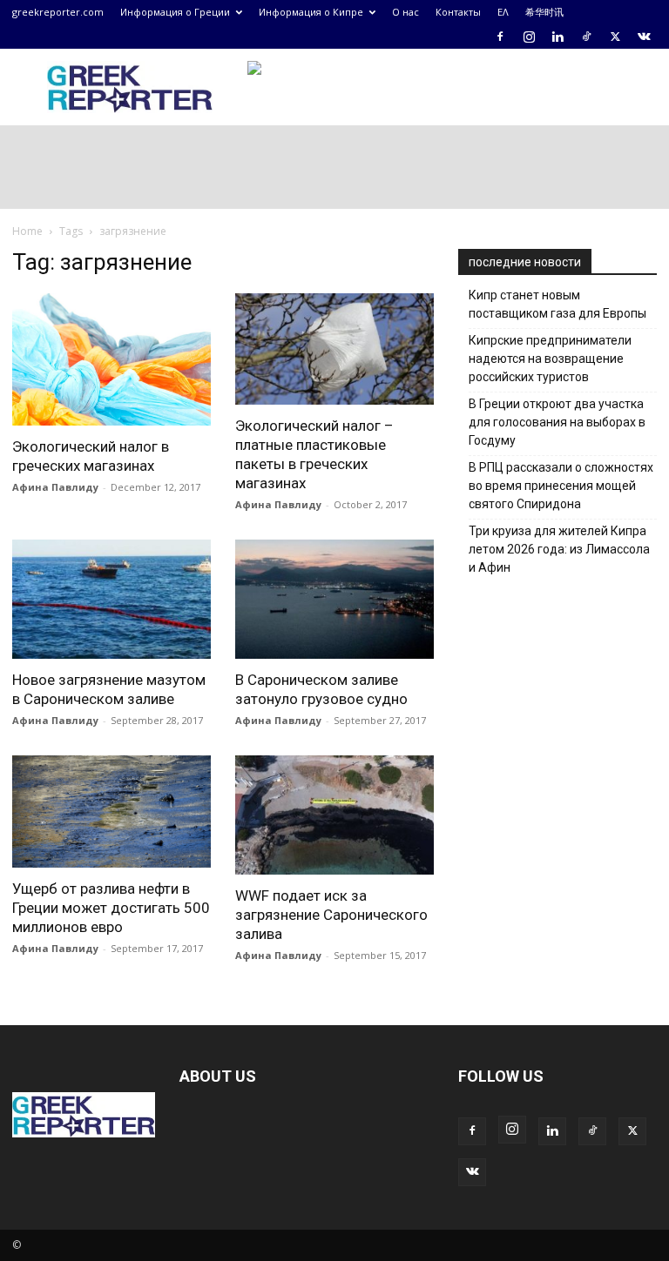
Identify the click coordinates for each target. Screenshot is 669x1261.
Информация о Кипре (311, 11)
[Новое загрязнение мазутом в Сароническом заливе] (111, 599)
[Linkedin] (557, 36)
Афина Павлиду (55, 486)
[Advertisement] (563, 709)
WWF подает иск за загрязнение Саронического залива (331, 914)
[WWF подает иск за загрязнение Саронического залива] (334, 815)
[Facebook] (500, 36)
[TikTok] (586, 36)
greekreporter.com (58, 11)
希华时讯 (544, 11)
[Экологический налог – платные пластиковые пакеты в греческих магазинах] (334, 349)
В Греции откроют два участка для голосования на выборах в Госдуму (557, 422)
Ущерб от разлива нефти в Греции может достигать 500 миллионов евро (111, 908)
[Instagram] (529, 36)
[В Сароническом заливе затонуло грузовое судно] (334, 599)
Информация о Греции (175, 11)
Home (27, 231)
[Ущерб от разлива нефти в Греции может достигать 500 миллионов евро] (111, 811)
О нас (405, 11)
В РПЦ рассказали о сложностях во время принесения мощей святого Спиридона (561, 485)
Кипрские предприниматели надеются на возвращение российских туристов (550, 358)
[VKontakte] (644, 36)
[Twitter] (615, 36)
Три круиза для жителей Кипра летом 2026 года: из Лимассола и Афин (559, 549)
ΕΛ (503, 11)
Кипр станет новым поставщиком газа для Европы (557, 304)
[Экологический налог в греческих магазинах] (111, 359)
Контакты (458, 11)
